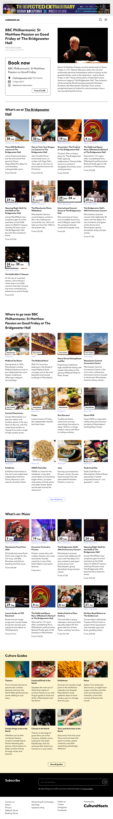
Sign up (104, 782)
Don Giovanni (64, 415)
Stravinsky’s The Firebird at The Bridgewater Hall (69, 148)
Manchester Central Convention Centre (93, 361)
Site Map (35, 805)
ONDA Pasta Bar (39, 468)
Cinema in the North (40, 728)
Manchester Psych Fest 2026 (15, 548)
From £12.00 (39, 90)
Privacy (8, 807)
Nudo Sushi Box (91, 468)
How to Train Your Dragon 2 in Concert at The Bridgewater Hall (43, 149)
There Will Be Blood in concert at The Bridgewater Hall (15, 149)
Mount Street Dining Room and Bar (69, 359)
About (8, 805)
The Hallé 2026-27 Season (17, 274)
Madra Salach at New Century (67, 614)
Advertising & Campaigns (42, 802)
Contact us (10, 802)
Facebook (62, 810)
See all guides (56, 764)
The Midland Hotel (39, 360)
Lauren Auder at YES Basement (14, 614)
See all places (56, 499)
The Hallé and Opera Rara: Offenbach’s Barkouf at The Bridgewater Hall (96, 149)
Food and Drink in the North (41, 681)
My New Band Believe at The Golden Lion (95, 614)
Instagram (62, 807)
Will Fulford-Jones (13, 47)
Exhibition (9, 468)
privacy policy (87, 789)
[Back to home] (12, 19)
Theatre (8, 680)
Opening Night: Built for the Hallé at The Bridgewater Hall (16, 210)
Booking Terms (11, 813)
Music (86, 680)
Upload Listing (37, 807)
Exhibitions (63, 680)
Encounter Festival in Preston (40, 548)
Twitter (61, 804)
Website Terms (11, 810)
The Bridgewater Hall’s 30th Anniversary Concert (95, 209)
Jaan (60, 468)
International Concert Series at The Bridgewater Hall (69, 210)
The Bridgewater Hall (22, 78)
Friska (34, 415)
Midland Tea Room (13, 360)
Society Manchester (14, 413)
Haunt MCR (89, 415)
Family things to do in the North (16, 729)
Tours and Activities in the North (69, 729)
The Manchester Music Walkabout (41, 209)
